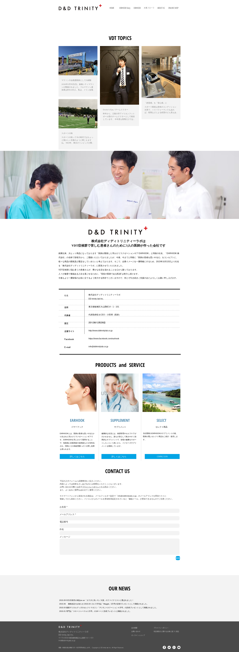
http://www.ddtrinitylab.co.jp (101, 331)
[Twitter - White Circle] (169, 647)
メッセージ (65, 537)
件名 (62, 529)
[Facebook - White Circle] (164, 647)
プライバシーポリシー (91, 487)
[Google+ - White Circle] (174, 647)
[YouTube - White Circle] (178, 647)
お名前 (63, 507)
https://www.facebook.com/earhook (104, 339)
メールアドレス (67, 514)
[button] (162, 456)
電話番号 (64, 522)
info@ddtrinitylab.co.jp (98, 346)
